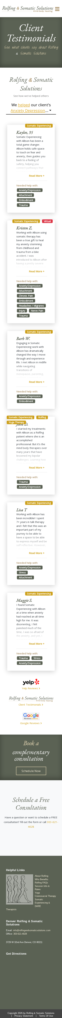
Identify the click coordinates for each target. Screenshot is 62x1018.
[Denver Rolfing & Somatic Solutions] (27, 9)
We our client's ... (31, 107)
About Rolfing (41, 876)
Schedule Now (31, 771)
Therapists (11, 909)
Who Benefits (41, 879)
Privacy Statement (23, 1016)
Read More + (36, 175)
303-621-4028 (20, 934)
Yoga (37, 892)
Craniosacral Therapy (45, 896)
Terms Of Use (46, 1016)
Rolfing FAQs (41, 882)
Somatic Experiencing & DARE (42, 902)
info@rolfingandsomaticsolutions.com (31, 930)
